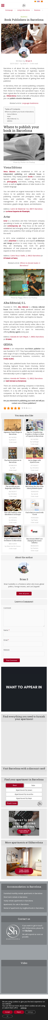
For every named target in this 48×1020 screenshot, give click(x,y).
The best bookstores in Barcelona (12, 461)
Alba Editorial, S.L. (13, 119)
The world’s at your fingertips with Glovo (12, 487)
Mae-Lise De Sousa (14, 546)
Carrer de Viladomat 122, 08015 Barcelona (26, 209)
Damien (35, 548)
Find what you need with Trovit (34, 513)
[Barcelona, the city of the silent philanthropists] (34, 479)
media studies (8, 359)
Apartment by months (24, 794)
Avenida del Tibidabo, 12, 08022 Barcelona (26, 378)
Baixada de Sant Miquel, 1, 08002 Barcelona (27, 337)
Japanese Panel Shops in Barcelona (12, 433)
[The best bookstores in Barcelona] (12, 453)
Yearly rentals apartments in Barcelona (18, 901)
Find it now (12, 803)
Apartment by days (24, 798)
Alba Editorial (23, 307)
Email (6, 640)
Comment (7, 608)
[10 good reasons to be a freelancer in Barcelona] (12, 531)
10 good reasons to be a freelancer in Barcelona (12, 540)
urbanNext (12, 241)
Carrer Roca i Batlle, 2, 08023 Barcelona (25, 256)
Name (6, 630)
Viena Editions (12, 114)
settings (24, 1008)
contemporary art (14, 226)
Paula (36, 520)
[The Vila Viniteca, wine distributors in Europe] (12, 505)
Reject (19, 1012)
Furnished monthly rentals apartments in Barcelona (23, 893)
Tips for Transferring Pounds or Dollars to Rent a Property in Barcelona (34, 434)
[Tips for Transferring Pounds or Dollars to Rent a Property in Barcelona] (34, 425)
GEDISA (9, 121)
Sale (33, 785)
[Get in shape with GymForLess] (34, 453)
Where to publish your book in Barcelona (19, 112)
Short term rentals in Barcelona (15, 897)
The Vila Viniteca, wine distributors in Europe (12, 513)
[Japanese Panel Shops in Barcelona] (12, 425)
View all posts (24, 593)
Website (6, 650)
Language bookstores (30, 103)
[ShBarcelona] (24, 5)
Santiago (35, 442)
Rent (15, 785)
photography (12, 182)
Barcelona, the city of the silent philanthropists (35, 487)
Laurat (35, 494)
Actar (9, 116)
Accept (7, 1012)
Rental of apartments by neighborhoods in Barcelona (24, 908)
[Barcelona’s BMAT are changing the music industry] (34, 531)
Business (24, 17)
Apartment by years (24, 790)
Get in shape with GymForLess (34, 461)
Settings (30, 1012)
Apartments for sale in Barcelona (16, 904)
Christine (35, 468)
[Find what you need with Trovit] (34, 505)
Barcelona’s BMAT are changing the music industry (34, 541)
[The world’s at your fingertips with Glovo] (12, 479)
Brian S (29, 61)
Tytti (13, 468)
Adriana (14, 520)
